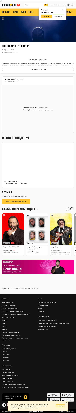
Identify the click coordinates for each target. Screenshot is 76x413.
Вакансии (41, 311)
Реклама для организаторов (47, 326)
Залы (3, 323)
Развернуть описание (39, 69)
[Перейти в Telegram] (4, 405)
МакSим (4, 351)
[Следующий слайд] (72, 209)
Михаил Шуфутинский (9, 349)
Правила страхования (9, 305)
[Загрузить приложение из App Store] (53, 395)
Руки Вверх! (6, 357)
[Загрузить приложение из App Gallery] (53, 400)
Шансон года (6, 354)
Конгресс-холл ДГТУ (10, 52)
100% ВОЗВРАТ (7, 369)
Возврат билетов (7, 381)
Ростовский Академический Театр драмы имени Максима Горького (60, 253)
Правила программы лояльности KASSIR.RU (16, 314)
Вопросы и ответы (7, 378)
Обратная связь (43, 305)
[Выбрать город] (64, 5)
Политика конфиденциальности (12, 335)
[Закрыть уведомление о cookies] (66, 402)
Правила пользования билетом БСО (13, 384)
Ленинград (5, 360)
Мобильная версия (8, 317)
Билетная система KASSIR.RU (47, 320)
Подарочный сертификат (10, 308)
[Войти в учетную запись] (72, 5)
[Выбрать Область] (68, 5)
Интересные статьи (8, 302)
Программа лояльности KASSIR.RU (13, 311)
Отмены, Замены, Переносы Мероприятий (15, 387)
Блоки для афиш (43, 329)
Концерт (6, 12)
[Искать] (46, 5)
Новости (4, 326)
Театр (15, 12)
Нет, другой (58, 16)
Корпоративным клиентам (10, 375)
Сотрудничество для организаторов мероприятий (53, 323)
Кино (23, 12)
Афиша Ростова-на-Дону (10, 288)
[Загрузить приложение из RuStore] (67, 400)
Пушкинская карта (8, 372)
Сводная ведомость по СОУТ (47, 302)
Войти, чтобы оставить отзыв (16, 202)
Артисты (4, 320)
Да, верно (46, 16)
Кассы (40, 308)
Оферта (4, 329)
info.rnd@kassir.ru (7, 411)
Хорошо (60, 406)
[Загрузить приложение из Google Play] (67, 395)
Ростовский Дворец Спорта (10, 252)
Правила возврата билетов (10, 332)
